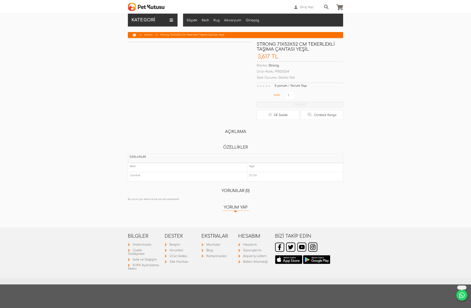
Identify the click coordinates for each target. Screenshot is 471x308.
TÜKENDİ (300, 104)
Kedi (205, 20)
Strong (273, 65)
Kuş (216, 20)
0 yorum (281, 85)
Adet (277, 95)
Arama (148, 35)
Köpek (192, 20)
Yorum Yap (298, 85)
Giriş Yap (307, 7)
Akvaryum (232, 20)
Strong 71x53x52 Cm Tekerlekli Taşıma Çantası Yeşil (192, 35)
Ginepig (252, 20)
